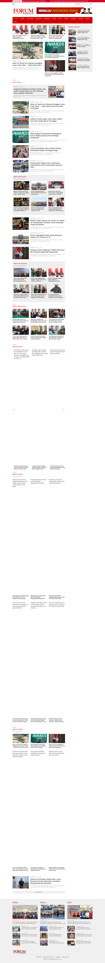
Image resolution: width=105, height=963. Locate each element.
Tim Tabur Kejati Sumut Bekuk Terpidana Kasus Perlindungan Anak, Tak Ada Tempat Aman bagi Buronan (83, 66)
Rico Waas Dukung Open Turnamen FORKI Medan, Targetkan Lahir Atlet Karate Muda (56, 935)
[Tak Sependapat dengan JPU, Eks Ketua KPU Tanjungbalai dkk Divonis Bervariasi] (57, 330)
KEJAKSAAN (38, 18)
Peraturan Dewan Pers (48, 957)
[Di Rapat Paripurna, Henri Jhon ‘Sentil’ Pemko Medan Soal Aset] (71, 936)
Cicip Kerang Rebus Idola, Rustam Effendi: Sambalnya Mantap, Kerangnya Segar (45, 149)
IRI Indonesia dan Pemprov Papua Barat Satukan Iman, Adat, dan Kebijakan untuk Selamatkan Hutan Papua (25, 922)
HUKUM (22, 18)
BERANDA (15, 18)
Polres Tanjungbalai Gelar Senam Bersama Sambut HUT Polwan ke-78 (40, 1)
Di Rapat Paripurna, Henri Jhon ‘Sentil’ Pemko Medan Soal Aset (84, 935)
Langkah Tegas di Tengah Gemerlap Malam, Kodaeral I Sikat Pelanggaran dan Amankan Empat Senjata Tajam (38, 467)
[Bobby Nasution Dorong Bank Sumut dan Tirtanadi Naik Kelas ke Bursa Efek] (57, 808)
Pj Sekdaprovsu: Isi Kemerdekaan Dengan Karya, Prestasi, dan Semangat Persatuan (56, 942)
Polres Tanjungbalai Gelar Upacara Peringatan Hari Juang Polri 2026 (37, 209)
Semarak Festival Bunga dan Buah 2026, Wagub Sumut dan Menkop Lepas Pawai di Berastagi (84, 59)
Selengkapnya (38, 892)
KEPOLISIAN (30, 18)
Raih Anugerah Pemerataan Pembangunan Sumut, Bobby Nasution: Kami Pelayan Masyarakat (55, 56)
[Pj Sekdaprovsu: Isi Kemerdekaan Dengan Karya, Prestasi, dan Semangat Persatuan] (44, 943)
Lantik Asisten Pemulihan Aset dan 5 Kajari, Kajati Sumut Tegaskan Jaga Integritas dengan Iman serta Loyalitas (56, 37)
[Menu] (14, 4)
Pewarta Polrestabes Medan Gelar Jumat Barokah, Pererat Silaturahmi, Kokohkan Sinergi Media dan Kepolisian (20, 869)
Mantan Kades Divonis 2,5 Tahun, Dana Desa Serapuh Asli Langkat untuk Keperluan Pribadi (21, 321)
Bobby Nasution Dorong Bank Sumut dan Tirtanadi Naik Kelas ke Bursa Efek (57, 869)
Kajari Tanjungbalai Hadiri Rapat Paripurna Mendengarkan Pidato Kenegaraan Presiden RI (19, 37)
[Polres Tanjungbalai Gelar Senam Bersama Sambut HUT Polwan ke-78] (39, 185)
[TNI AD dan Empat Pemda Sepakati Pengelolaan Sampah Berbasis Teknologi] (57, 407)
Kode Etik (38, 957)
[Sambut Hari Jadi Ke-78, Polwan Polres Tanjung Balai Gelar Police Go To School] (56, 185)
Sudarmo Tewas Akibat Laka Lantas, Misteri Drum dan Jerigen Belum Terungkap (46, 120)
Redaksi (58, 957)
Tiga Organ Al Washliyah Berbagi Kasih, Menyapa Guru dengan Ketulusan (38, 869)
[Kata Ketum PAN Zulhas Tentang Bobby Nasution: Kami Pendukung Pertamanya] (57, 536)
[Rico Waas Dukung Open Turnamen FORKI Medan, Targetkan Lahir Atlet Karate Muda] (44, 936)
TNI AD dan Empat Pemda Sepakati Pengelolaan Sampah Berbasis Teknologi (56, 467)
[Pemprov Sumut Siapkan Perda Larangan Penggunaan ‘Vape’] (72, 46)
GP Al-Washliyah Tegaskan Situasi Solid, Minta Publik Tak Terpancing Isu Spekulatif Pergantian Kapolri (28, 942)
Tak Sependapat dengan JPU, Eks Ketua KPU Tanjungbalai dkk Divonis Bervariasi (56, 337)
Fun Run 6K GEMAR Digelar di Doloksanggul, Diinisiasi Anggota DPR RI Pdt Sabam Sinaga (56, 928)
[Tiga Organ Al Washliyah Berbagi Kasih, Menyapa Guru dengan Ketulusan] (39, 808)
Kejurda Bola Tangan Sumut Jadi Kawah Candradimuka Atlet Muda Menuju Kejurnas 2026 (46, 165)
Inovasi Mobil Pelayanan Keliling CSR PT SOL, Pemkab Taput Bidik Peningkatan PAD (83, 38)
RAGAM (87, 18)
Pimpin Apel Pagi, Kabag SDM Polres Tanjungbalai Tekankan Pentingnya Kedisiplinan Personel (21, 209)
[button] (90, 4)
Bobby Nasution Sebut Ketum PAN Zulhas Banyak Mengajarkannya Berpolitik (38, 597)
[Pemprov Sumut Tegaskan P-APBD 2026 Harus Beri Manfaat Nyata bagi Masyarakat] (55, 65)
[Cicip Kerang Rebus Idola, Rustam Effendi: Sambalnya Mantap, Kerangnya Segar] (21, 151)
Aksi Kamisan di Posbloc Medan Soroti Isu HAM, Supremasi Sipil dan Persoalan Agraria (29, 935)
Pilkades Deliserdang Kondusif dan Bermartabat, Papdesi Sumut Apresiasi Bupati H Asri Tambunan (38, 720)
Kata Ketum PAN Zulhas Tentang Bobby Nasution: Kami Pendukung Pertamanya (57, 597)
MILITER (54, 18)
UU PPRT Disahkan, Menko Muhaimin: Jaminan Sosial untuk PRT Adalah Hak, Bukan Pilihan (56, 720)
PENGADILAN (47, 18)
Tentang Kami (65, 957)
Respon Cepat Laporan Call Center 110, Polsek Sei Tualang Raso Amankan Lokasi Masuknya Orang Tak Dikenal (21, 193)
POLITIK (60, 18)
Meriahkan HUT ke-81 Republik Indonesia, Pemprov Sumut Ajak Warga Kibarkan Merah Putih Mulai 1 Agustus (83, 52)
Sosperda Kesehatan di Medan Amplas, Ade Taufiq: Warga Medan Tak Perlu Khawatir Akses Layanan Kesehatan (30, 91)
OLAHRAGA (73, 18)
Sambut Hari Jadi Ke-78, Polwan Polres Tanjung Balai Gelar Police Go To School (55, 193)
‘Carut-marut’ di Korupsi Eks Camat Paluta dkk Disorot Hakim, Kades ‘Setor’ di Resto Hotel (20, 337)
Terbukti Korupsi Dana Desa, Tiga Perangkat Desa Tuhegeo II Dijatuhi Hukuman (38, 337)
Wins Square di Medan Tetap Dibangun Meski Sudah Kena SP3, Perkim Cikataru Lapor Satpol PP (83, 942)
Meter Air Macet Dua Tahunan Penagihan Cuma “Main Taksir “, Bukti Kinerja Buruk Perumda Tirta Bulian (28, 65)
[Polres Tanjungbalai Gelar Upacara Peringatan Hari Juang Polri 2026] (39, 202)
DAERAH (66, 18)
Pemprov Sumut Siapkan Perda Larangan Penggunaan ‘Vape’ (83, 45)
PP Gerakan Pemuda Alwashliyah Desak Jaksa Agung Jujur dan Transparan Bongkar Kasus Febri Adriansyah (55, 296)
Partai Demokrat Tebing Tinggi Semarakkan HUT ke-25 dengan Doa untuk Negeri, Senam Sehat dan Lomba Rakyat (20, 597)
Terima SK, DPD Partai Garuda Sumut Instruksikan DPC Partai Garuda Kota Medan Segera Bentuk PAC (20, 720)
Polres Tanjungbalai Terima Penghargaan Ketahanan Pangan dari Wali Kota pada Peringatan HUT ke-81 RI (55, 209)
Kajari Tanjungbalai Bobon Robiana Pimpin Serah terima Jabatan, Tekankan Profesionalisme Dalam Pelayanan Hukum (38, 280)
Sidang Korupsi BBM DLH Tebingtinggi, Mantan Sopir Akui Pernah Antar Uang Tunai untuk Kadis (39, 321)
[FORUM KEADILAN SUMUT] (23, 11)
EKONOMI (32, 146)
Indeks (15, 22)
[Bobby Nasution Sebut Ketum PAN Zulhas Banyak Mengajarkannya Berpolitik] (39, 536)
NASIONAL (80, 18)
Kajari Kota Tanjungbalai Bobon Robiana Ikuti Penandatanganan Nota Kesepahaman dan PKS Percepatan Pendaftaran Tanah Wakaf (20, 280)
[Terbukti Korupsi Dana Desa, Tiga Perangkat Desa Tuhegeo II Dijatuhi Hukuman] (39, 330)
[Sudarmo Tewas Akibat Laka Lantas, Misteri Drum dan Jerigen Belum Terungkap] (21, 122)
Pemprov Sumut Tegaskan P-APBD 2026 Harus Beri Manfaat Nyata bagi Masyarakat (54, 74)
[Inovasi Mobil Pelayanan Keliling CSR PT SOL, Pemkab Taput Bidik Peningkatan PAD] (72, 39)
